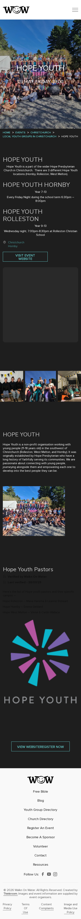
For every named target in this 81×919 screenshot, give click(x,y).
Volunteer (40, 846)
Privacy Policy (7, 906)
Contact (40, 855)
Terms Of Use (25, 908)
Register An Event (40, 828)
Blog (40, 801)
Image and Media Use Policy (70, 908)
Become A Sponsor (40, 837)
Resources (40, 865)
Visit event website (25, 257)
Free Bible (40, 792)
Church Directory (40, 819)
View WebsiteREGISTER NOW (40, 747)
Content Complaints (46, 906)
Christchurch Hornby (16, 244)
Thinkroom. (10, 894)
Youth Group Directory (40, 810)
